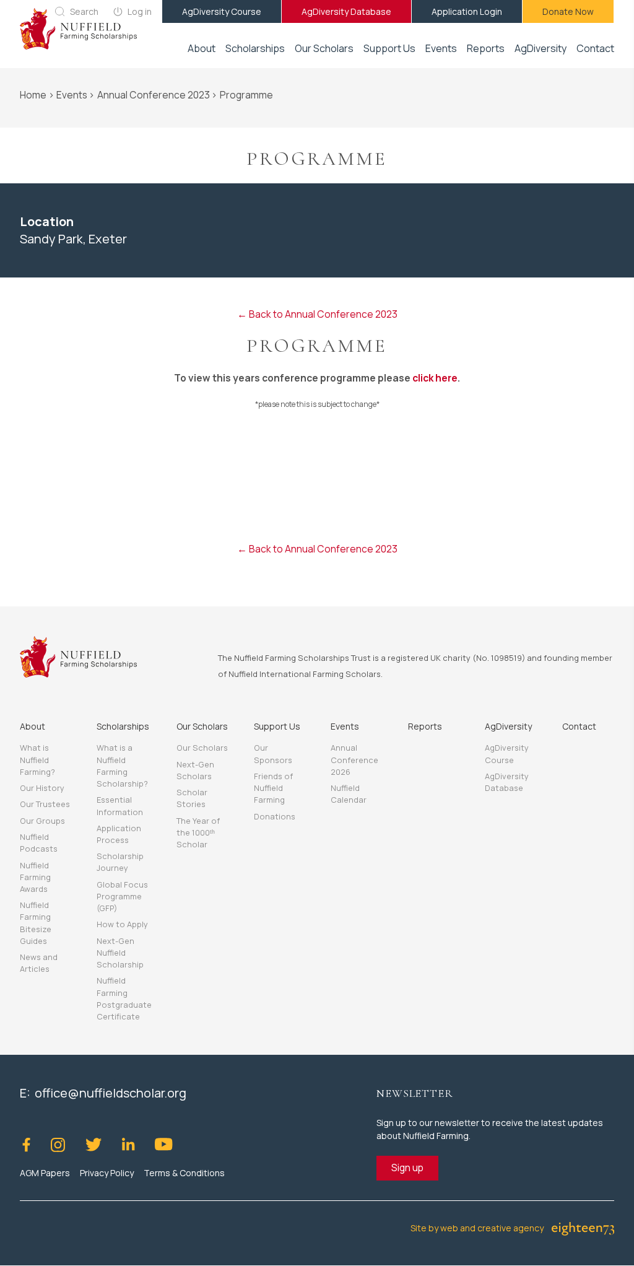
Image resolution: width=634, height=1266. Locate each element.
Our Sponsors (273, 753)
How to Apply (122, 924)
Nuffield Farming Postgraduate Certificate (124, 998)
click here (435, 378)
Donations (274, 816)
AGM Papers (45, 1173)
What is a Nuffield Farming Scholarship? (122, 765)
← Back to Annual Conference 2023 (317, 314)
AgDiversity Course (221, 11)
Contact (595, 48)
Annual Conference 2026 (354, 759)
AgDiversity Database (346, 11)
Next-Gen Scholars (195, 770)
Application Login (467, 11)
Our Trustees (45, 804)
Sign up (407, 1167)
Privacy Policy (107, 1173)
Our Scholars (202, 747)
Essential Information (120, 805)
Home (33, 95)
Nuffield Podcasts (39, 842)
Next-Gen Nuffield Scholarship (120, 952)
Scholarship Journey (120, 861)
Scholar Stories (191, 798)
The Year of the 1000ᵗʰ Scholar (198, 832)
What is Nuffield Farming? (37, 759)
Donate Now (568, 11)
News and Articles (39, 962)
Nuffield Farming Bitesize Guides (35, 922)
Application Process (119, 834)
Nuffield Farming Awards (35, 877)
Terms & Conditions (184, 1173)
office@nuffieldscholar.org (110, 1093)
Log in (140, 11)
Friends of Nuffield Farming (273, 788)
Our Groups (42, 820)
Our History (42, 787)
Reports (486, 48)
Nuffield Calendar (349, 793)
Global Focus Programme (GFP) (122, 896)
